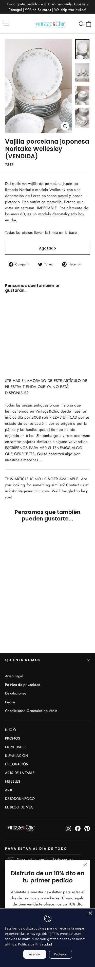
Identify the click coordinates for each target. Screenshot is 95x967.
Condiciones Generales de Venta (31, 710)
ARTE (9, 789)
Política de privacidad (22, 684)
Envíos (10, 702)
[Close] (90, 913)
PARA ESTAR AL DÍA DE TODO (36, 848)
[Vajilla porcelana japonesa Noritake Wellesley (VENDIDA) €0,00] (19, 320)
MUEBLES (13, 781)
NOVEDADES (16, 746)
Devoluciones (15, 693)
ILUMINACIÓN (16, 755)
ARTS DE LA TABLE (20, 772)
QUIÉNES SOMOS (23, 660)
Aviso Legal (14, 676)
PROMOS (12, 738)
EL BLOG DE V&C (19, 807)
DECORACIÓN (17, 764)
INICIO (10, 729)
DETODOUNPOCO (20, 798)
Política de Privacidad (35, 944)
